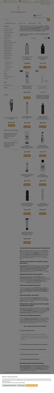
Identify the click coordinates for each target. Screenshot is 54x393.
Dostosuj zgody (21, 385)
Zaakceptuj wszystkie (32, 385)
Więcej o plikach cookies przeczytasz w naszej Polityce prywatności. (13, 382)
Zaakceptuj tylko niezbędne (9, 385)
